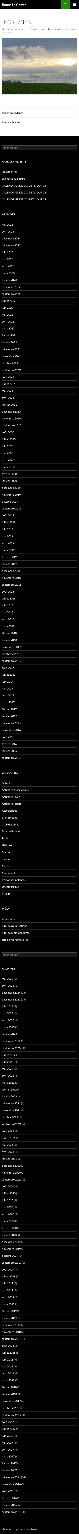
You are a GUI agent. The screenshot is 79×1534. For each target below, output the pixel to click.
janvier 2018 (9, 640)
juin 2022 (7, 307)
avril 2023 (8, 266)
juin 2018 (7, 605)
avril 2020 (8, 460)
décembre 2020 (11, 411)
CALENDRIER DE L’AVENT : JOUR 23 (24, 192)
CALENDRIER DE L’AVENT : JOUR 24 (24, 185)
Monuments (9, 873)
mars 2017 (8, 702)
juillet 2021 (9, 383)
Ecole (5, 838)
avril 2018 (8, 619)
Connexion (8, 918)
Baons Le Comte (14, 5)
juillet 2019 (9, 522)
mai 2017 (7, 688)
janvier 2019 (9, 563)
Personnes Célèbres (14, 879)
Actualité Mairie (11, 803)
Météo (6, 866)
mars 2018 (8, 626)
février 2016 (9, 743)
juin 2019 (7, 529)
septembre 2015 (11, 757)
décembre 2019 (11, 487)
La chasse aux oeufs (13, 178)
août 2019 (8, 515)
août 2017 (8, 667)
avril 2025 (8, 231)
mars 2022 (8, 328)
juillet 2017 (9, 674)
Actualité (7, 783)
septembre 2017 (11, 660)
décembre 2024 (11, 238)
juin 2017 (7, 681)
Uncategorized (10, 886)
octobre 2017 (10, 653)
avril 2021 (8, 397)
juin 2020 (7, 446)
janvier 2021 (9, 404)
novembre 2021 (11, 356)
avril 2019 (8, 543)
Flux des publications (14, 925)
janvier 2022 (9, 342)
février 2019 (9, 557)
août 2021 (8, 376)
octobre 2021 (10, 363)
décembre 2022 (11, 286)
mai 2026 (7, 224)
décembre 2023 (11, 245)
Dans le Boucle (11, 831)
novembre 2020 (11, 418)
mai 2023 (7, 259)
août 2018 (8, 591)
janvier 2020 (9, 480)
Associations (9, 810)
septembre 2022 (11, 293)
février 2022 (9, 335)
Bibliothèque (9, 817)
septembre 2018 (11, 584)
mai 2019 (7, 536)
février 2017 (9, 709)
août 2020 (8, 432)
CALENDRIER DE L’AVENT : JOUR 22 (24, 199)
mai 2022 (7, 314)
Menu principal (74, 4)
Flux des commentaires (15, 932)
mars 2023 (8, 273)
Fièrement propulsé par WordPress (19, 1529)
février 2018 (9, 633)
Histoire (7, 845)
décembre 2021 (11, 349)
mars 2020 (8, 467)
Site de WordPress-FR (15, 939)
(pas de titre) (9, 171)
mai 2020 (7, 453)
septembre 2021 (11, 370)
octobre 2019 (10, 501)
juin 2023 (7, 252)
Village (6, 893)
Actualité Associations (15, 789)
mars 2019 (8, 550)
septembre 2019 (11, 508)
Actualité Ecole (11, 796)
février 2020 (9, 473)
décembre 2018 (11, 570)
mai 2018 (7, 612)
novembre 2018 (11, 577)
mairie (6, 859)
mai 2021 (7, 390)
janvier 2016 (9, 750)
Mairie (6, 852)
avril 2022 (8, 321)
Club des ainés (10, 824)
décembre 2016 (11, 723)
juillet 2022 (9, 300)
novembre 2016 (11, 730)
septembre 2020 (11, 425)
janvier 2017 (9, 716)
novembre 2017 (11, 647)
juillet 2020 (9, 439)
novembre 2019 (11, 494)
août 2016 (8, 737)
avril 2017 (8, 695)
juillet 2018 (9, 598)
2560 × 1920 (39, 29)
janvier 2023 (9, 280)
